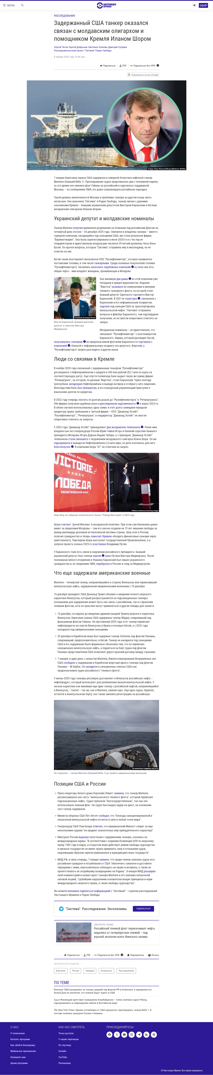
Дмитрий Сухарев (117, 47)
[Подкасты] (154, 1035)
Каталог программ (20, 1039)
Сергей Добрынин (78, 47)
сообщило (69, 662)
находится (92, 666)
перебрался (103, 563)
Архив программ (19, 1063)
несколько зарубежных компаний (111, 267)
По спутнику (64, 1045)
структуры (131, 298)
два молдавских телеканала (123, 427)
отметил (97, 826)
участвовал (99, 544)
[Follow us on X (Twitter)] (117, 1035)
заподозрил (75, 384)
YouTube (62, 1056)
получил (78, 227)
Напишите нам (18, 1056)
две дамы (122, 278)
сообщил (104, 815)
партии (97, 555)
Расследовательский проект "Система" (74, 50)
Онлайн (62, 1051)
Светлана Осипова (97, 47)
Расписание (64, 1063)
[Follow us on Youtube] (124, 1035)
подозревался (62, 443)
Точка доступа (66, 1033)
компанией (60, 345)
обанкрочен (90, 387)
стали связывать (78, 439)
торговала (144, 341)
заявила (119, 793)
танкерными (101, 263)
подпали (105, 306)
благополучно (62, 446)
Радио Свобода (103, 50)
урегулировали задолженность (117, 403)
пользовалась (62, 341)
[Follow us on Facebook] (109, 1035)
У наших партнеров (68, 1039)
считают (66, 524)
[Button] (108, 66)
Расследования (64, 15)
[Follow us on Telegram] (139, 1035)
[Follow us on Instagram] (132, 1035)
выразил (84, 837)
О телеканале (17, 1033)
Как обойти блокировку (22, 1045)
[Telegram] (194, 5)
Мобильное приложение (23, 1051)
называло (117, 286)
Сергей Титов (61, 47)
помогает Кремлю (101, 536)
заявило (104, 859)
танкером (76, 341)
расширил (150, 871)
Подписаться (143, 908)
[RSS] (146, 1035)
